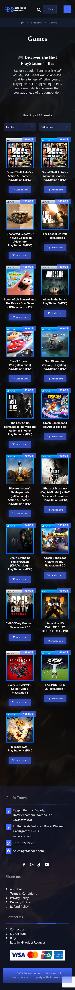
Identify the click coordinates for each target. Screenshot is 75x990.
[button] (39, 9)
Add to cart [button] (21, 189)
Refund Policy (19, 907)
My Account (18, 934)
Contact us (17, 929)
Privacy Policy (19, 898)
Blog (13, 938)
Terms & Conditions (23, 893)
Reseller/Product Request (27, 942)
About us (16, 889)
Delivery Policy (20, 902)
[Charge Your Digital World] (15, 9)
